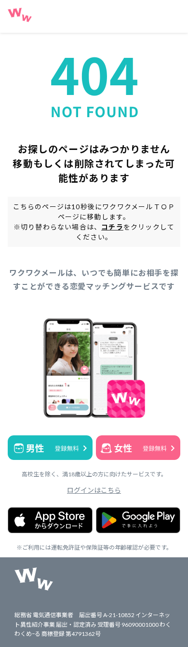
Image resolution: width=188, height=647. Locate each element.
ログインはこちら (94, 490)
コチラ (112, 227)
